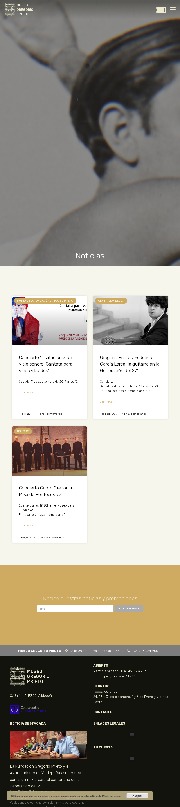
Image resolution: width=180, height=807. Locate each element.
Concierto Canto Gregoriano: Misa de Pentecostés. (48, 491)
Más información (111, 796)
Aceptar (137, 796)
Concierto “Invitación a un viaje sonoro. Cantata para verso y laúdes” (45, 364)
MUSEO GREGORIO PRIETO (24, 9)
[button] (131, 734)
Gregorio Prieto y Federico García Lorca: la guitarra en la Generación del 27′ (130, 364)
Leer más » (26, 392)
